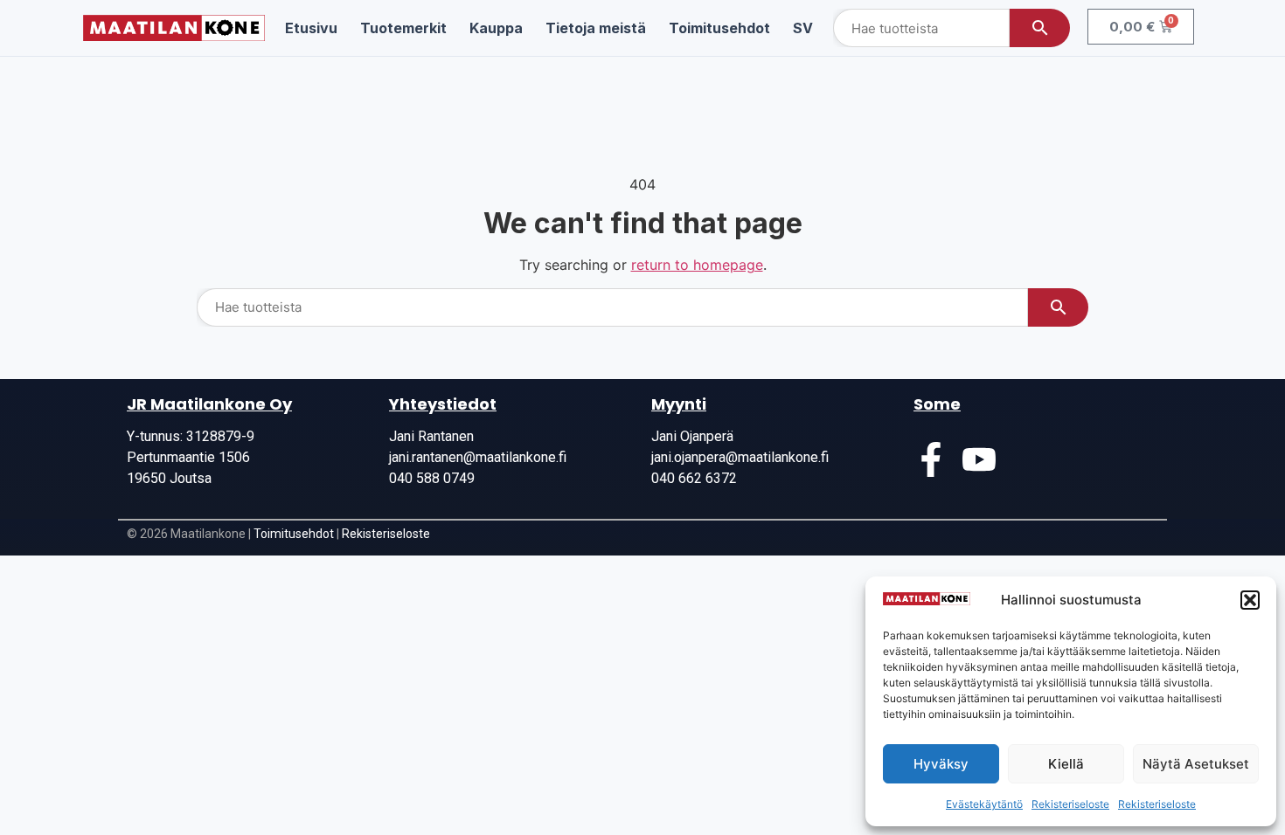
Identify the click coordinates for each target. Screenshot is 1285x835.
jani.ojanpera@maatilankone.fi (740, 457)
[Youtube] (979, 459)
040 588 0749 (432, 478)
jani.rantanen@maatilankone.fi (477, 457)
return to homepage (697, 264)
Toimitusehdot (294, 534)
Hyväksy (941, 764)
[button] (1250, 600)
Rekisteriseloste (1070, 804)
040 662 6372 (694, 478)
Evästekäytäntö (984, 804)
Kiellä (1066, 764)
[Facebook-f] (930, 459)
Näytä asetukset (1196, 764)
